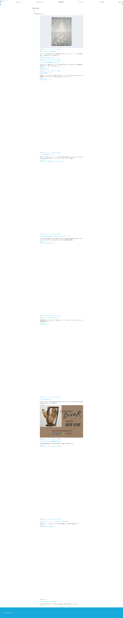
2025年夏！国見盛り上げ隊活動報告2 (48, 601)
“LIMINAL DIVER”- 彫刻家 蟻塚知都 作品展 (50, 441)
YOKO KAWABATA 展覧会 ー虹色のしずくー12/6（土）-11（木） (55, 236)
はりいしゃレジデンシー (47, 49)
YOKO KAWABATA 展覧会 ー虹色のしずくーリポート (52, 62)
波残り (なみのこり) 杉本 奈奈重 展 (48, 51)
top (35, 12)
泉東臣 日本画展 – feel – (45, 73)
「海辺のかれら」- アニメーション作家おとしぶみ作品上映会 (54, 521)
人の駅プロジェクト (54, 49)
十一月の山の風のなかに (45, 399)
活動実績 (59, 49)
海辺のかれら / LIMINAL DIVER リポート (49, 317)
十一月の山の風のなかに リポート (47, 154)
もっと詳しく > (42, 56)
